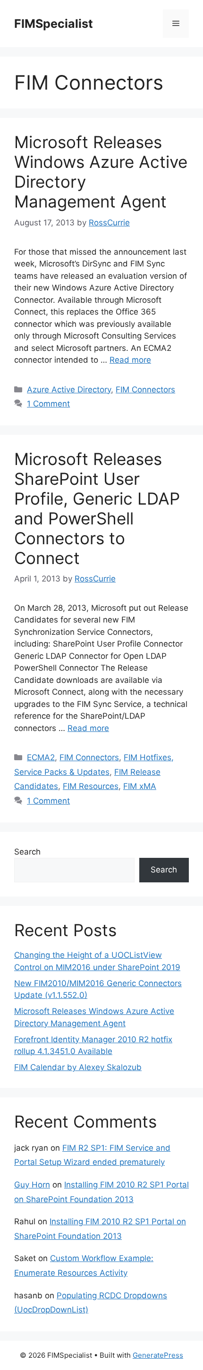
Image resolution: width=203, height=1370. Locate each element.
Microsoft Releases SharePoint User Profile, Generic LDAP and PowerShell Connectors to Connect (97, 508)
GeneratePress (158, 1355)
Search (27, 851)
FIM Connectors (145, 389)
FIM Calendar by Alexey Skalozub (78, 1067)
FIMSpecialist (53, 24)
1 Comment (48, 403)
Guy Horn (32, 1184)
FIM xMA (139, 786)
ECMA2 (41, 757)
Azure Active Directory (69, 389)
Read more (130, 360)
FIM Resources (90, 786)
